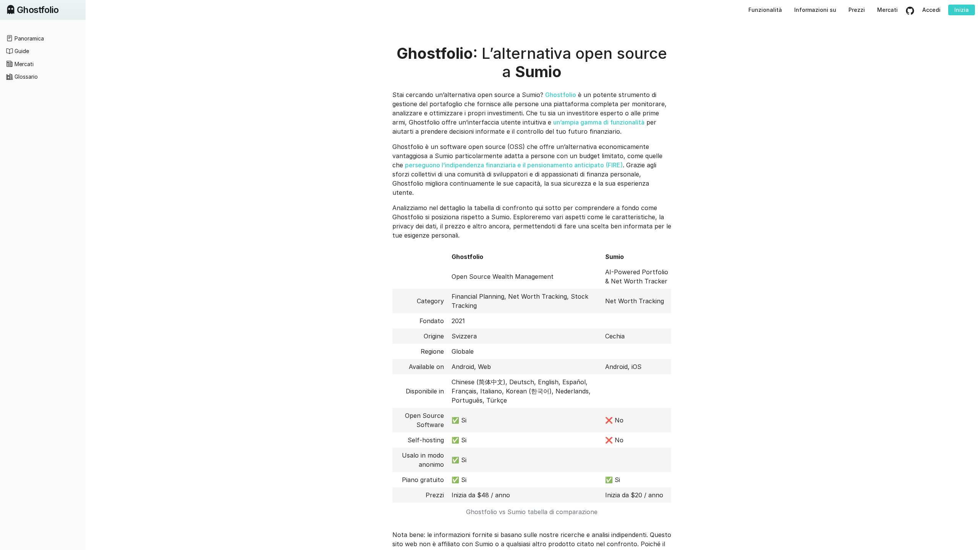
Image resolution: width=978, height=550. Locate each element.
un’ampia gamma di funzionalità (598, 122)
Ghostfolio (560, 95)
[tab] (43, 38)
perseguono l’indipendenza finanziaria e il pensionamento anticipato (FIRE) (514, 165)
